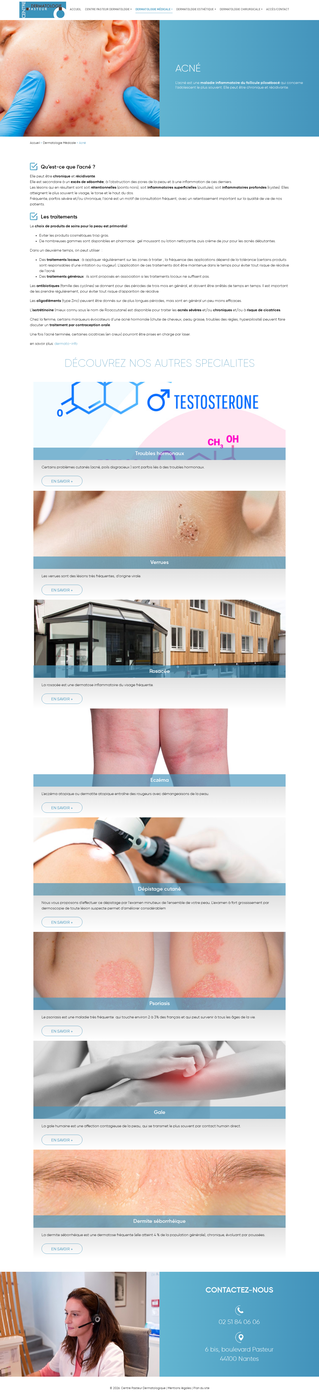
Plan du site (201, 1388)
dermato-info (66, 344)
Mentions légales (179, 1388)
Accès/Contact (277, 9)
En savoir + (62, 481)
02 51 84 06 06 (239, 1322)
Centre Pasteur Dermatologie (107, 9)
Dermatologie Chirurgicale (240, 9)
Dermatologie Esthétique (195, 9)
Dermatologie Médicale (152, 9)
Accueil (75, 9)
